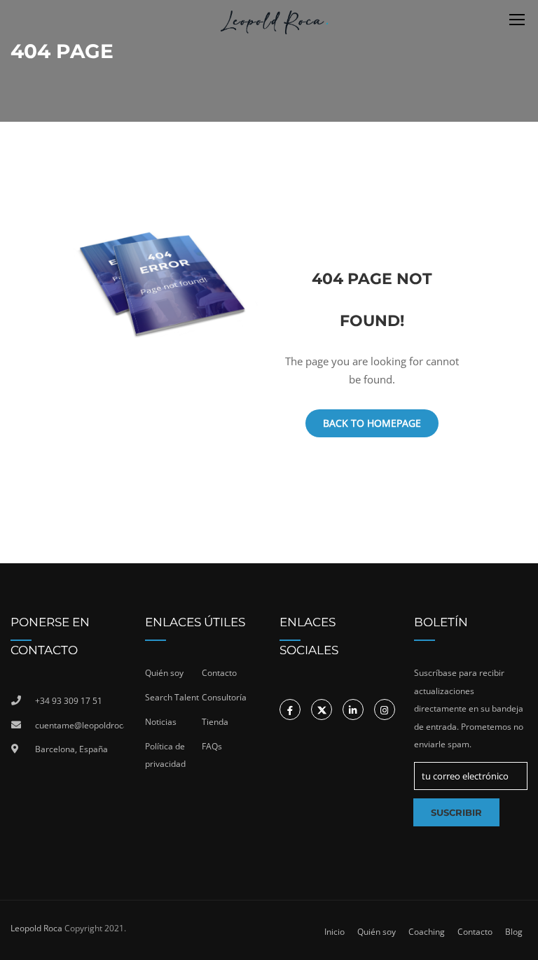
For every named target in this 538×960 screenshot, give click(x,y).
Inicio (334, 932)
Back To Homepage (372, 423)
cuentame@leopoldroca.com (79, 725)
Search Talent (172, 697)
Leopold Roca (36, 928)
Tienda (215, 722)
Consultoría (224, 697)
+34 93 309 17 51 (68, 701)
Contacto (219, 673)
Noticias (161, 722)
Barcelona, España (71, 749)
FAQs (212, 746)
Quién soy (164, 673)
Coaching (426, 932)
